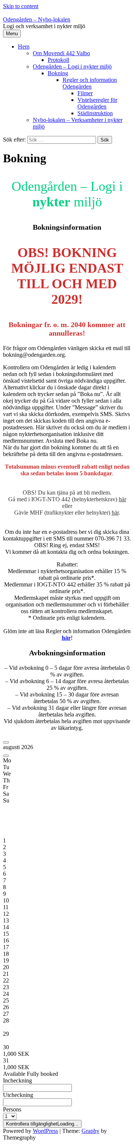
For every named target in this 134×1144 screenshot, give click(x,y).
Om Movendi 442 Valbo (61, 53)
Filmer (85, 93)
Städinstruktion (95, 113)
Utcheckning (18, 1095)
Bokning (58, 73)
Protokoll (58, 60)
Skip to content (20, 6)
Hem (23, 46)
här (122, 499)
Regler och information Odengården (90, 83)
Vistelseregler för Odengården (97, 103)
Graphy (90, 1131)
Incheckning (17, 1080)
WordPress (45, 1131)
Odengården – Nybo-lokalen (36, 19)
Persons (12, 1109)
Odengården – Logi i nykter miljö (72, 66)
